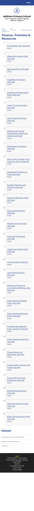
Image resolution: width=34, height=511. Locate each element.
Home (3, 29)
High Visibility (17, 462)
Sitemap (17, 464)
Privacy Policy (17, 468)
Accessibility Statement (17, 466)
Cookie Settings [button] (17, 470)
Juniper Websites (22, 460)
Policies (13, 30)
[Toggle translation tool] (8, 2)
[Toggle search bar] (3, 2)
